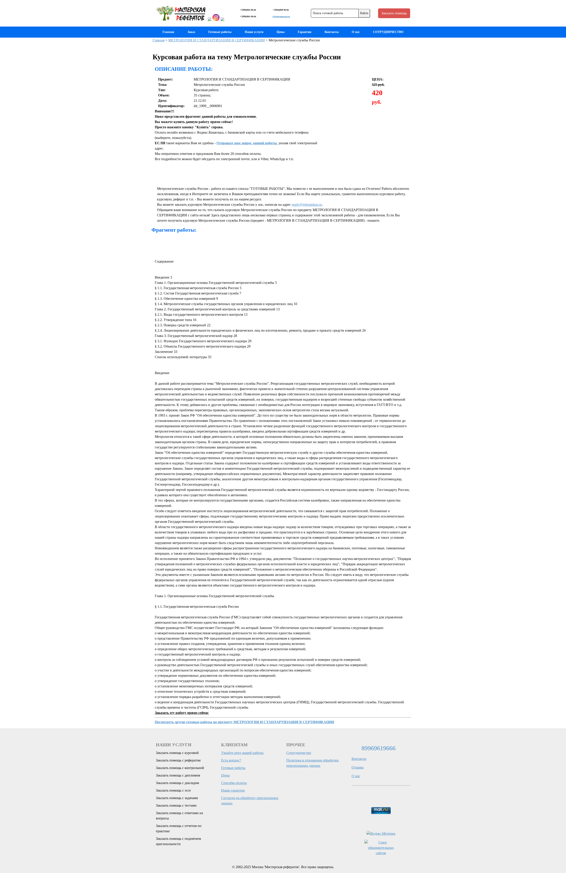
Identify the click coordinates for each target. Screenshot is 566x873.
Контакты (332, 32)
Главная (168, 32)
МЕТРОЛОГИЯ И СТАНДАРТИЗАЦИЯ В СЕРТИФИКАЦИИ (216, 40)
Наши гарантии (233, 790)
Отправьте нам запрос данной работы (246, 143)
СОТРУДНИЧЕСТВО (388, 32)
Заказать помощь (394, 13)
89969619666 (378, 748)
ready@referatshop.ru (307, 204)
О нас (356, 32)
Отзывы (358, 767)
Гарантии (304, 32)
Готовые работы (219, 32)
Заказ (191, 32)
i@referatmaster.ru (281, 16)
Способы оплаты (234, 783)
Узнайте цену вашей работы (242, 753)
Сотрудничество (298, 753)
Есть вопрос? (231, 760)
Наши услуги (254, 32)
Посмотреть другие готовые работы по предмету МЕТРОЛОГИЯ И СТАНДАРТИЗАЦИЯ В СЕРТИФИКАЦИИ (244, 722)
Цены (281, 32)
